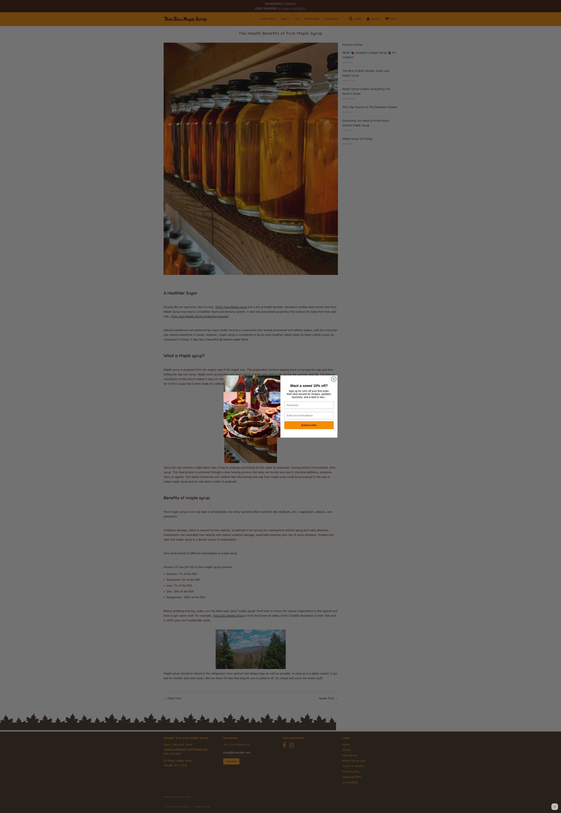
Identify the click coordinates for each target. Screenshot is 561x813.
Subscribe (309, 425)
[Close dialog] (333, 379)
